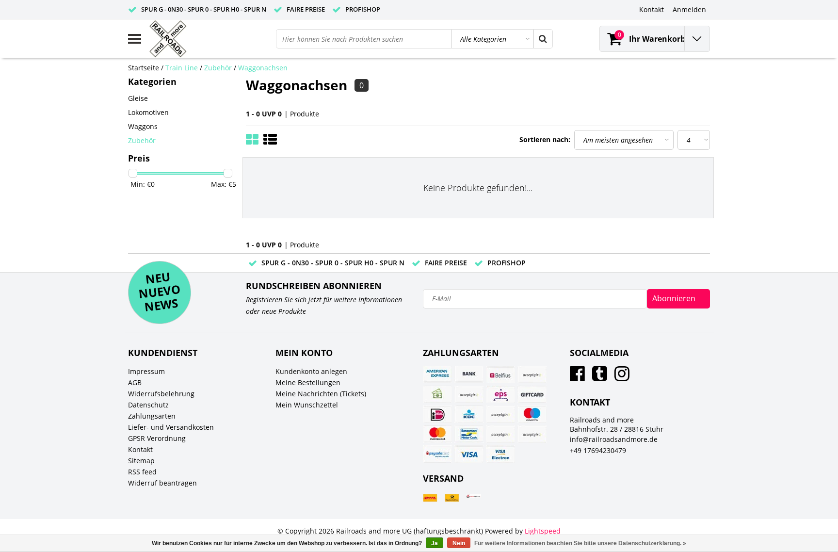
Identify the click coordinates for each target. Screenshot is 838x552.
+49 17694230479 (598, 450)
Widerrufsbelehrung (161, 393)
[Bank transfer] (468, 374)
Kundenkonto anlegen (311, 371)
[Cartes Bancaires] (532, 374)
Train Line (181, 67)
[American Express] (437, 374)
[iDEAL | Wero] (437, 414)
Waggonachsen (263, 67)
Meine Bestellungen (307, 382)
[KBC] (468, 414)
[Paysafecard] (437, 454)
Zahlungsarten (152, 416)
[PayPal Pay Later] (532, 434)
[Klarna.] (500, 414)
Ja (434, 543)
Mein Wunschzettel (306, 404)
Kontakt (140, 449)
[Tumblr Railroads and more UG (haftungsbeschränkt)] (599, 377)
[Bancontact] (468, 434)
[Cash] (437, 394)
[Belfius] (500, 374)
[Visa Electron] (500, 454)
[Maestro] (532, 414)
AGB (135, 382)
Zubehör (218, 67)
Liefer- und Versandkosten (171, 427)
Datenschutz (148, 404)
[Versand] (430, 498)
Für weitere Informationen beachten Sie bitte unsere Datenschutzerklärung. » (580, 543)
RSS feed (142, 471)
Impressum (146, 371)
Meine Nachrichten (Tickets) (320, 393)
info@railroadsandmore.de (614, 439)
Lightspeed (543, 531)
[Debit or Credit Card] (468, 394)
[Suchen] (542, 39)
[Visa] (468, 454)
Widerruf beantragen (162, 482)
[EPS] (500, 394)
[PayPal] (500, 434)
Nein (458, 543)
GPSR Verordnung (157, 438)
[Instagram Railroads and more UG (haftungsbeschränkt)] (621, 377)
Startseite (143, 67)
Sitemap (141, 460)
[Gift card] (532, 394)
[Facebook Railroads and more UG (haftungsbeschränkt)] (577, 377)
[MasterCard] (437, 434)
